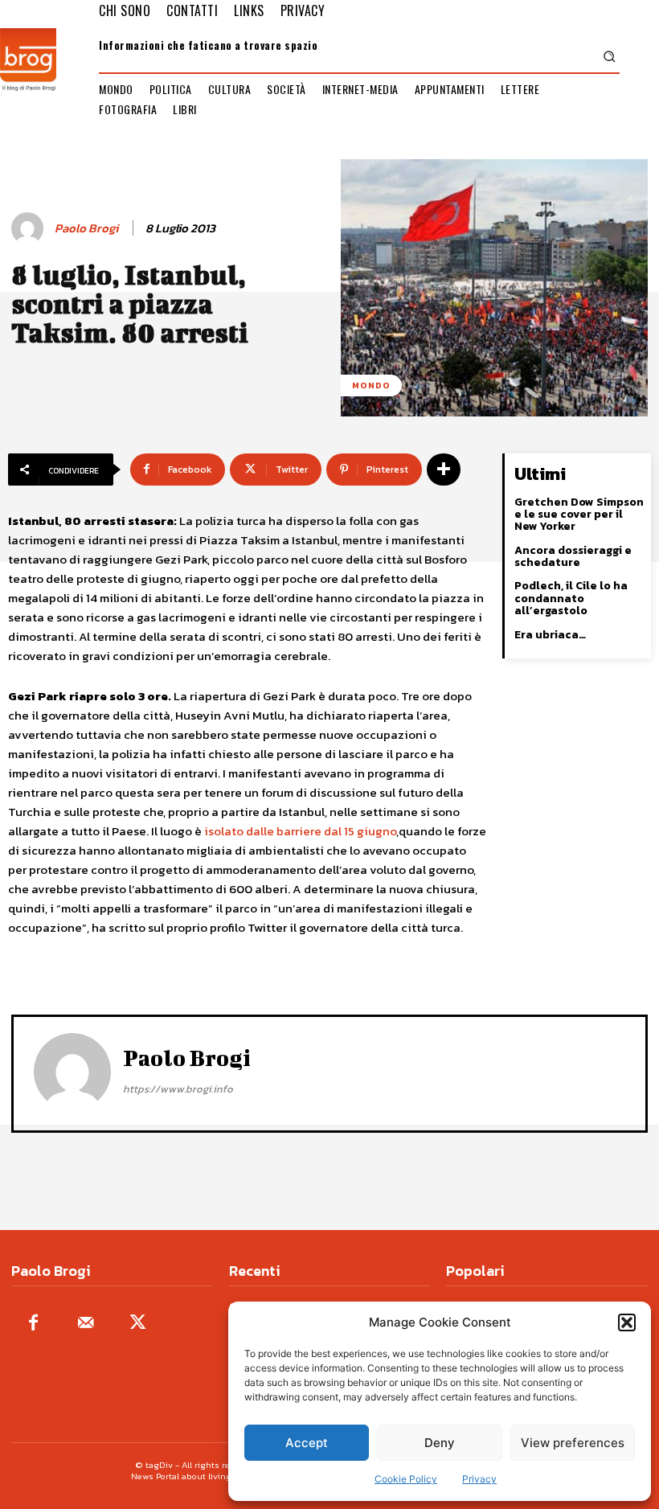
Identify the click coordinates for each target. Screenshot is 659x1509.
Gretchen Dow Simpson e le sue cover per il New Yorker (579, 514)
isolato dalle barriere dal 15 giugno (300, 831)
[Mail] (85, 1324)
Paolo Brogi (86, 228)
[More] (443, 469)
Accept (306, 1442)
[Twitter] (138, 1324)
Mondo (371, 385)
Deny (439, 1442)
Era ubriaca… (550, 634)
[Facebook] (33, 1324)
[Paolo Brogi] (29, 228)
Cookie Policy (406, 1479)
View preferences (572, 1442)
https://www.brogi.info (178, 1089)
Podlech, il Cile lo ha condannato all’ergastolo (571, 598)
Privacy (479, 1479)
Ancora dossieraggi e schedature (573, 556)
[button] (627, 1322)
